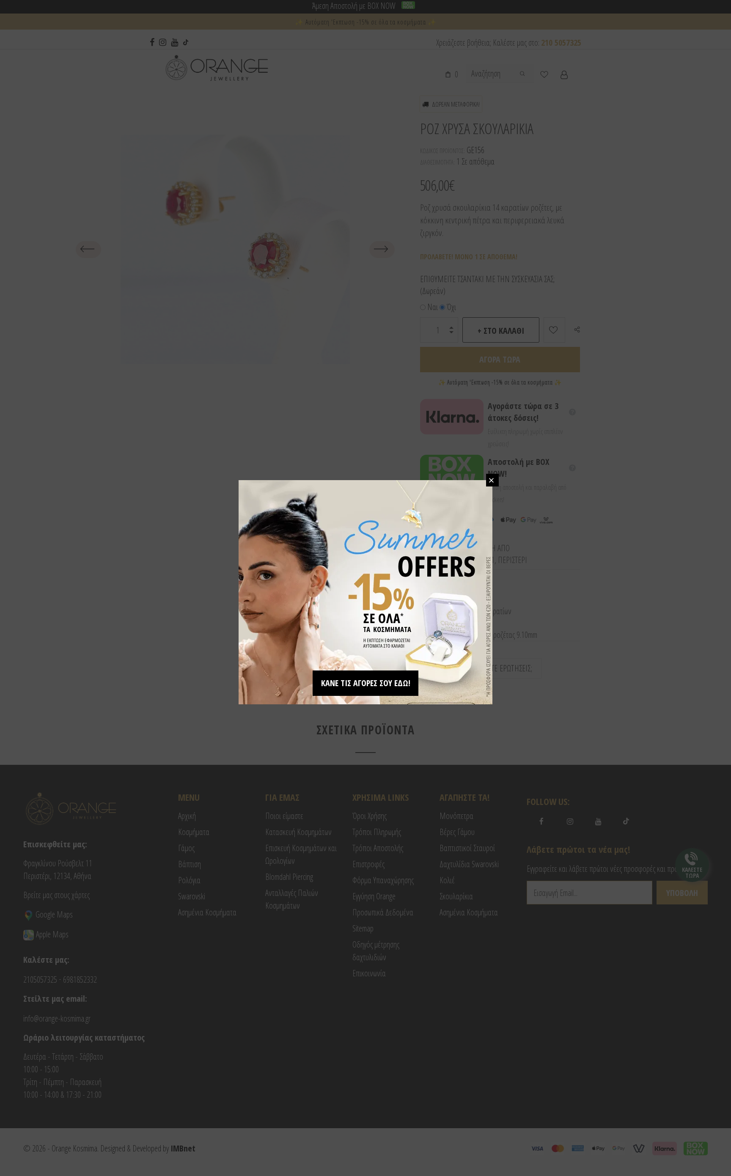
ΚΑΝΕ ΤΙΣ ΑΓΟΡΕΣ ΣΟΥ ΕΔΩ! (365, 683)
